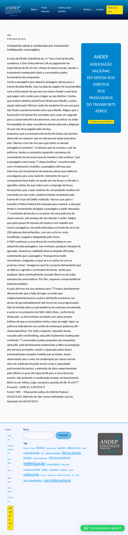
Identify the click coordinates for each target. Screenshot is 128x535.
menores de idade (31, 470)
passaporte (63, 470)
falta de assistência (59, 458)
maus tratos (65, 464)
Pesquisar (63, 435)
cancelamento (31, 453)
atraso (40, 447)
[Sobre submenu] (38, 9)
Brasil (84, 448)
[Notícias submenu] (92, 9)
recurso (43, 475)
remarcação (51, 475)
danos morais (71, 453)
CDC (42, 453)
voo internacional (57, 480)
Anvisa (32, 448)
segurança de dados (64, 475)
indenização (34, 463)
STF (73, 475)
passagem (53, 470)
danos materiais (52, 453)
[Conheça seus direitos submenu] (80, 9)
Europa (27, 458)
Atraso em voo (51, 448)
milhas (45, 470)
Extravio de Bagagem (40, 458)
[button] (102, 528)
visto (77, 475)
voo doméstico (32, 480)
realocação (31, 474)
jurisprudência (53, 464)
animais (26, 448)
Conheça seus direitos (101, 122)
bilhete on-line (74, 448)
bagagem (61, 448)
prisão (71, 470)
